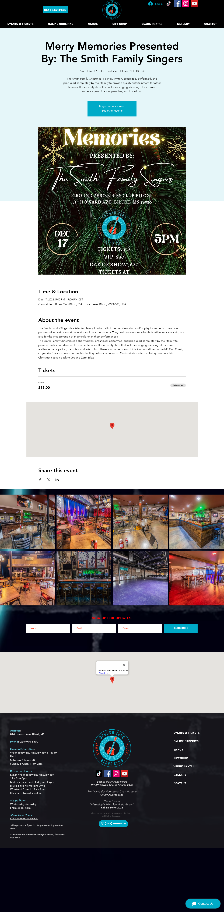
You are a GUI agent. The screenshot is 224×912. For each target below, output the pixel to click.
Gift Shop (180, 758)
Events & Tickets (186, 733)
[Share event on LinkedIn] (57, 479)
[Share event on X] (48, 479)
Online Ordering (186, 741)
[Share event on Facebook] (40, 479)
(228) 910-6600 (28, 741)
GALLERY (179, 775)
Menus (178, 749)
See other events (112, 110)
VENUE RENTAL (183, 766)
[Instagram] (185, 3)
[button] (60, 24)
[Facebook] (177, 3)
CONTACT (179, 783)
